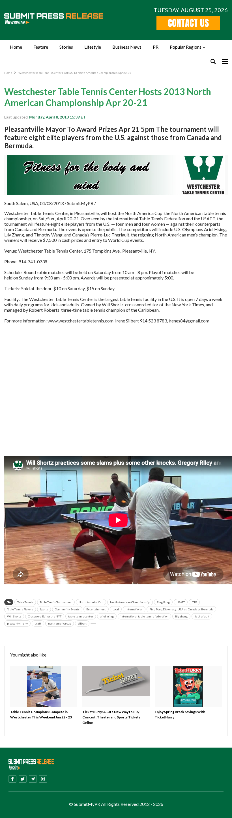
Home (16, 46)
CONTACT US (188, 23)
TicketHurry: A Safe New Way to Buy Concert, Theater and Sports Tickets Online (111, 717)
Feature (40, 46)
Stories (66, 46)
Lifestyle (92, 46)
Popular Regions (185, 46)
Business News (126, 46)
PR (155, 46)
